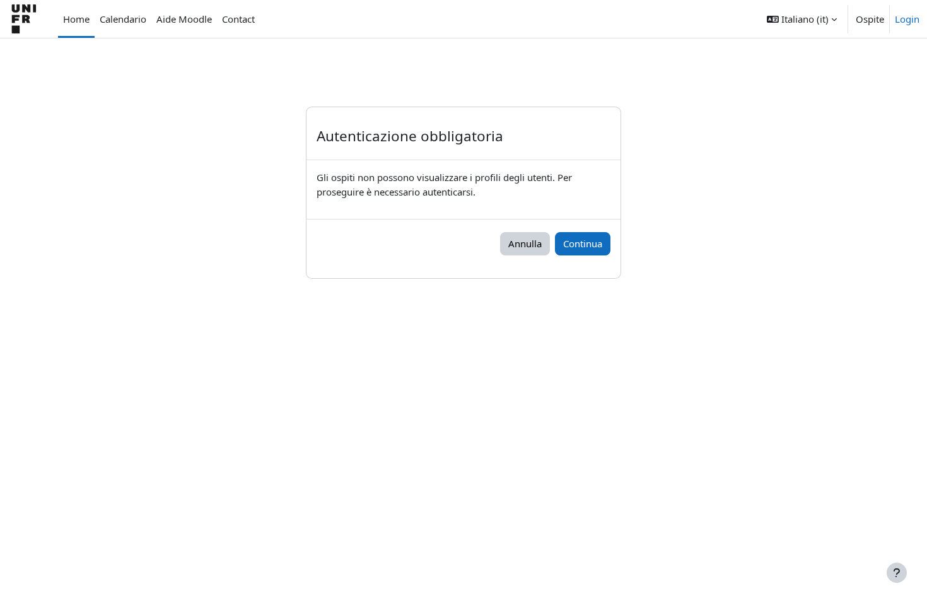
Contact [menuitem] (238, 19)
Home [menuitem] (76, 19)
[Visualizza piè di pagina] (897, 573)
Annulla (525, 243)
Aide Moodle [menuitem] (184, 19)
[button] (802, 19)
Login (907, 19)
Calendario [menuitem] (123, 19)
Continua (582, 243)
